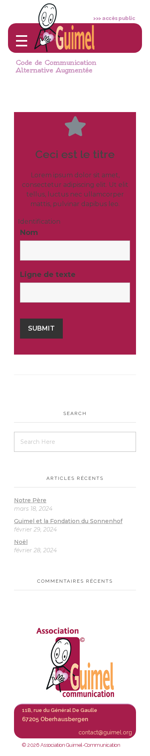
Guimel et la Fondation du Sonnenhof (68, 521)
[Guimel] (75, 662)
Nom (29, 233)
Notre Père (30, 500)
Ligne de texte (48, 275)
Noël (21, 541)
